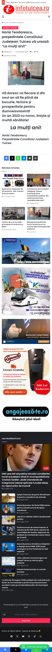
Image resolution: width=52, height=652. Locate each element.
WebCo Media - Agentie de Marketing (24, 631)
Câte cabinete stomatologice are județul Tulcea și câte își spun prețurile (32, 560)
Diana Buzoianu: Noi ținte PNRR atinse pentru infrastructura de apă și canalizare (33, 507)
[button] (34, 646)
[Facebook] (6, 158)
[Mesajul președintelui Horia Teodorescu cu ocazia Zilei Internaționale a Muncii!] (38, 213)
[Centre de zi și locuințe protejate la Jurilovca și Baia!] (13, 213)
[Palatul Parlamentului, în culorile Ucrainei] (8, 572)
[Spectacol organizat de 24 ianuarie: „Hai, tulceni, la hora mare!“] (13, 180)
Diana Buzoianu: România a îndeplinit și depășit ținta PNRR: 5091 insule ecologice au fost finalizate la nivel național (33, 548)
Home (5, 22)
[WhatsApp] (18, 158)
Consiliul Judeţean (16, 22)
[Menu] (3, 16)
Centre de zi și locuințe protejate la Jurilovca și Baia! (12, 224)
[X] (12, 158)
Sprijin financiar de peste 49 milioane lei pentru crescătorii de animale (33, 495)
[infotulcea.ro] (26, 9)
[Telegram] (23, 158)
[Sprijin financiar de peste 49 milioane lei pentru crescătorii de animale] (8, 497)
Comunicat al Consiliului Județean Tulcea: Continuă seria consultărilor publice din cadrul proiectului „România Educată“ (38, 195)
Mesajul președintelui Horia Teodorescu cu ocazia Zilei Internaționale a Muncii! (38, 225)
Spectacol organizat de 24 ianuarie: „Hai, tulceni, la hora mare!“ (13, 191)
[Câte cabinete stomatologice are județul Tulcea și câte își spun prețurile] (8, 561)
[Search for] (49, 16)
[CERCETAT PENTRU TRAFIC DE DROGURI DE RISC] (8, 520)
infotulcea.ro (8, 52)
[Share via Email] (29, 158)
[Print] (35, 158)
